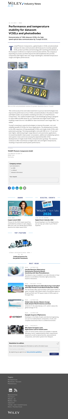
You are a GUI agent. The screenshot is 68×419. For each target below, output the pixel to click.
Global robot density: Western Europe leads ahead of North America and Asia (38, 303)
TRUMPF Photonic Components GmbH (20, 151)
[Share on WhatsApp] (20, 188)
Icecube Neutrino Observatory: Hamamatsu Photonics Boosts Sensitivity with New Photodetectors (37, 271)
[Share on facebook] (9, 188)
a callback (14, 170)
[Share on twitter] (13, 188)
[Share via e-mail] (24, 188)
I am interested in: (15, 166)
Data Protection (15, 407)
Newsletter (12, 395)
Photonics (33, 325)
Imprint (11, 403)
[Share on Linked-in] (17, 188)
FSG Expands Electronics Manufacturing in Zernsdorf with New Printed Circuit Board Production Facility (42, 286)
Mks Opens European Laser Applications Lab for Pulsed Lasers (36, 328)
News (20, 23)
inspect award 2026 (14, 220)
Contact (11, 397)
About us (12, 399)
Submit (54, 354)
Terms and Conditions (17, 405)
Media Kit (12, 401)
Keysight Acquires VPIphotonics (35, 315)
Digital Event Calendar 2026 (44, 220)
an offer (13, 168)
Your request (13, 176)
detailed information (17, 172)
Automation (34, 267)
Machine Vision (35, 283)
